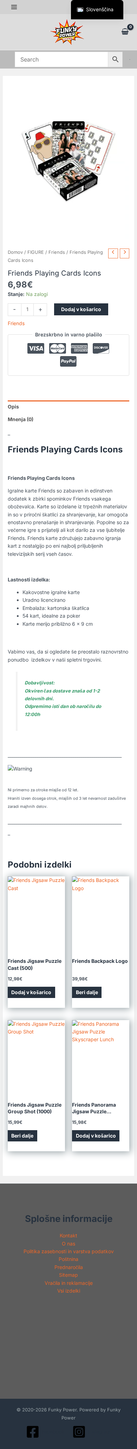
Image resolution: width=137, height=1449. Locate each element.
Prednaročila (68, 1267)
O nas (68, 1244)
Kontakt (68, 1235)
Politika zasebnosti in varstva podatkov (69, 1251)
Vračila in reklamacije (69, 1283)
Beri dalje (87, 992)
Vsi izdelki (68, 1291)
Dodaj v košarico (81, 309)
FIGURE (35, 252)
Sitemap (68, 1275)
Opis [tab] (13, 407)
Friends (56, 252)
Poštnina (68, 1259)
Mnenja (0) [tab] (20, 419)
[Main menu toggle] (14, 7)
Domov (15, 252)
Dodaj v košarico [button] (31, 992)
